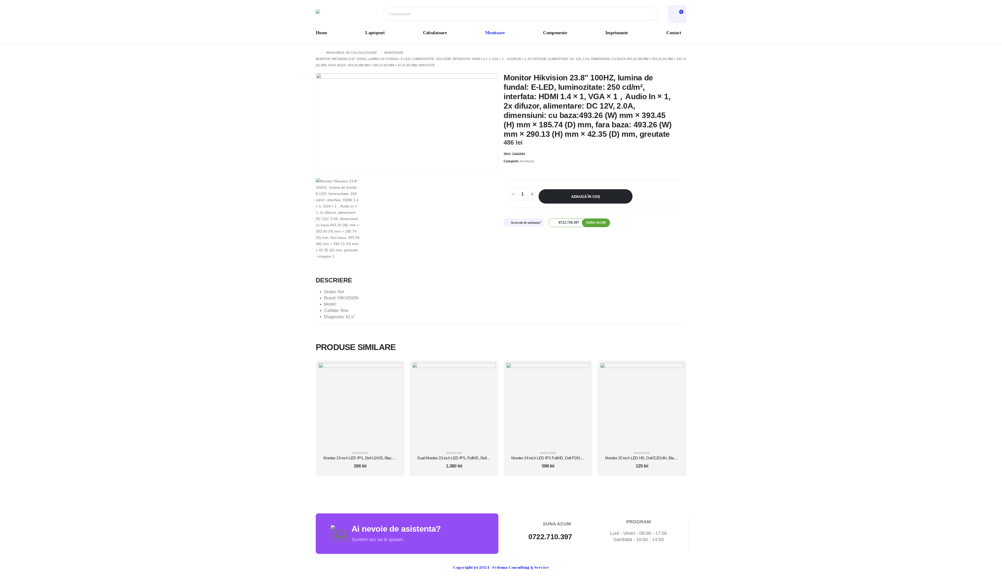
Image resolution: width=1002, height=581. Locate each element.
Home (321, 32)
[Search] (650, 14)
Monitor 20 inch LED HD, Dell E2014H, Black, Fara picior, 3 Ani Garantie (663, 458)
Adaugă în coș (585, 196)
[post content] (360, 404)
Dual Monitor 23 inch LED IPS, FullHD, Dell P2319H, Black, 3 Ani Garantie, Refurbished (487, 458)
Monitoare (495, 32)
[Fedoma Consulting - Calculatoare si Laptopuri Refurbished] (333, 14)
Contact (673, 32)
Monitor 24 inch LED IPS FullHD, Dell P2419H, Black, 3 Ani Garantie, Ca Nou (573, 458)
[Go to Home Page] (317, 53)
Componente (555, 32)
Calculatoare (435, 32)
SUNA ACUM (596, 222)
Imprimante (616, 32)
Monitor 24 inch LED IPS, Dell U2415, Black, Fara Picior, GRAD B (376, 458)
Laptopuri (374, 32)
